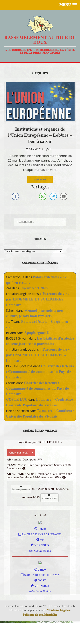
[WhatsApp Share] (42, 196)
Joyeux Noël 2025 (34, 288)
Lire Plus (40, 179)
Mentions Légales (58, 610)
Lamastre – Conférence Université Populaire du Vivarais (39, 402)
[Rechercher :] (40, 222)
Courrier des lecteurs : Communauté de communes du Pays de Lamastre (40, 371)
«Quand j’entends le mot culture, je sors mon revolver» (34, 313)
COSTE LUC (17, 399)
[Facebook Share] (15, 196)
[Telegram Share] (53, 196)
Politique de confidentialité (40, 615)
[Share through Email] (63, 196)
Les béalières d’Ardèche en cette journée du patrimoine (40, 341)
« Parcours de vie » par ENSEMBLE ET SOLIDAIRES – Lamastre (38, 299)
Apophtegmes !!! (37, 332)
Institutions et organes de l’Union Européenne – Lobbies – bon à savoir (40, 135)
